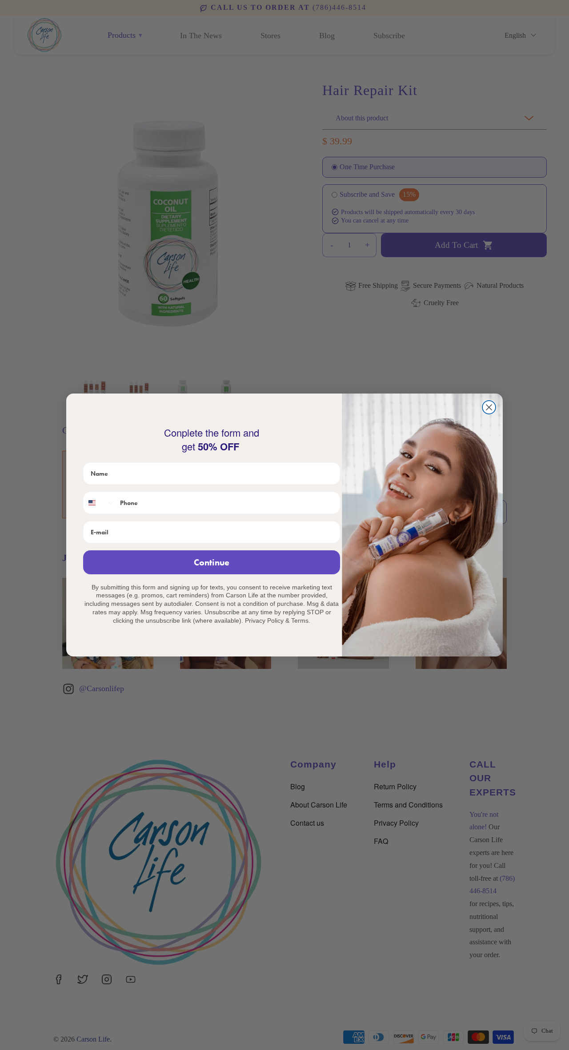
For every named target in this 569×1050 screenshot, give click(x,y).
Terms (300, 620)
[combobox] (100, 502)
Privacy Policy (264, 620)
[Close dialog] (489, 407)
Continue (211, 562)
